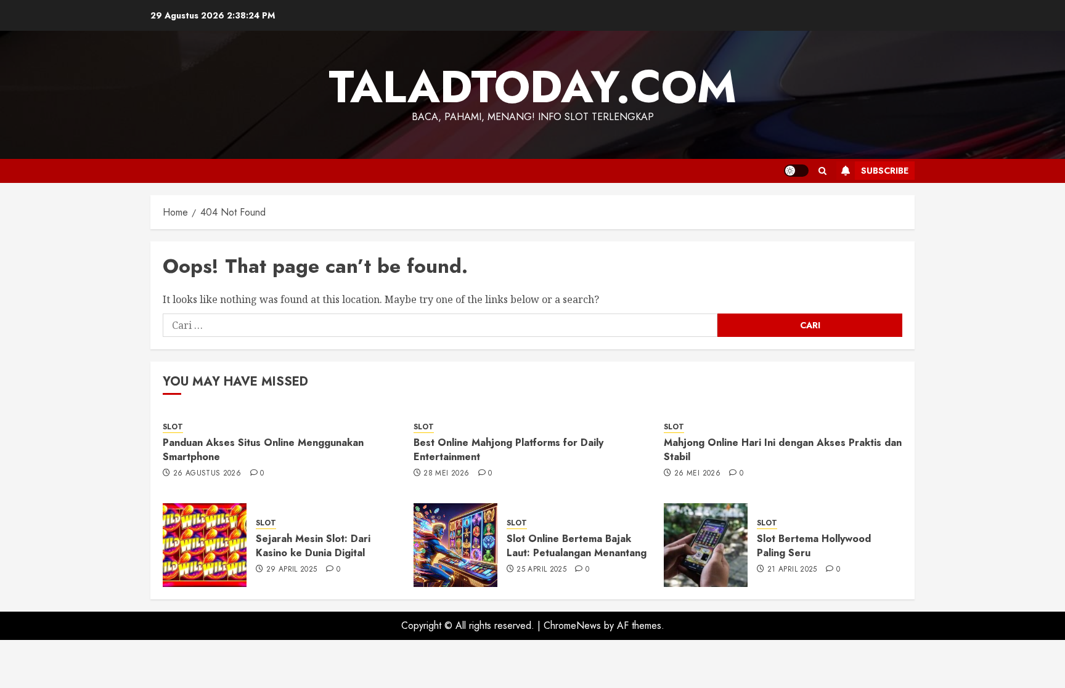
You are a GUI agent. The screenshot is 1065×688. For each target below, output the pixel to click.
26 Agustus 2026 (207, 474)
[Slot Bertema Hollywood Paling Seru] (706, 545)
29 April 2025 (291, 570)
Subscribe (884, 170)
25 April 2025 (541, 570)
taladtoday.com (532, 87)
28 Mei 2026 (446, 474)
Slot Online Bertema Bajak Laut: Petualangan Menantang (577, 545)
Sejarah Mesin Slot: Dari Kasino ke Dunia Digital (313, 545)
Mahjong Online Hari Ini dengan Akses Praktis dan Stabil (783, 449)
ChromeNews (572, 625)
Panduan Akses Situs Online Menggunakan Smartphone (263, 449)
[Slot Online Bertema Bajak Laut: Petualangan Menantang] (455, 545)
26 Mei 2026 (697, 474)
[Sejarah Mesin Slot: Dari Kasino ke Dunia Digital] (205, 545)
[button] (822, 171)
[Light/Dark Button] (796, 170)
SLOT (173, 427)
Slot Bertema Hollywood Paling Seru (814, 545)
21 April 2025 (792, 570)
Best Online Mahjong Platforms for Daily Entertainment (508, 449)
